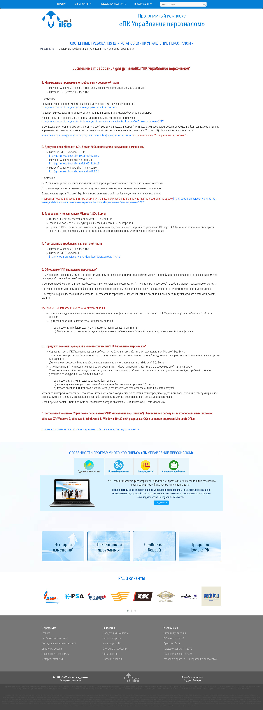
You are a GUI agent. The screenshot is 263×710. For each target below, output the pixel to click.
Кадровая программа (12, 686)
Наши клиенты (110, 653)
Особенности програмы (55, 638)
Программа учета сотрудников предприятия (151, 686)
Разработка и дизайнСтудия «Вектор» (192, 679)
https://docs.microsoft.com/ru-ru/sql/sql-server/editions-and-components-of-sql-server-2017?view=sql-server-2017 (103, 121)
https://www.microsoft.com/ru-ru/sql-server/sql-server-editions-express (79, 107)
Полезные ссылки (113, 659)
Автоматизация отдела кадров (84, 688)
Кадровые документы (75, 686)
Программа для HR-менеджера (190, 688)
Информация (141, 4)
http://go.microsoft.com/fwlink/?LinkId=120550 (74, 155)
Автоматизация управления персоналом (56, 688)
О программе (81, 4)
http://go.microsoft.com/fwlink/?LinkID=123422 (74, 163)
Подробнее (161, 502)
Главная (61, 4)
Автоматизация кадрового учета (232, 686)
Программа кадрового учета (145, 688)
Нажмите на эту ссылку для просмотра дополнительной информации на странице (114, 135)
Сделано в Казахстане (89, 471)
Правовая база (171, 643)
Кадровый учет (60, 686)
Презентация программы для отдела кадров (232, 688)
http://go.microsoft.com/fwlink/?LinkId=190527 (74, 171)
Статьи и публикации (174, 633)
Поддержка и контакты (113, 4)
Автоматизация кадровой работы (205, 686)
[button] (128, 610)
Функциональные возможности (59, 643)
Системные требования (173, 471)
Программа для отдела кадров (97, 686)
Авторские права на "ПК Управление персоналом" (190, 659)
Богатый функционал (119, 471)
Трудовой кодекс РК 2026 (177, 653)
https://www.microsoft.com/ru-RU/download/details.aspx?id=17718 (84, 256)
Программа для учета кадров (121, 686)
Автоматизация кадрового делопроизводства (115, 688)
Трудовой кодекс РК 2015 (177, 648)
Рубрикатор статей (173, 638)
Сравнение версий (52, 648)
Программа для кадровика (180, 686)
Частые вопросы (112, 638)
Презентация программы (55, 653)
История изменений (52, 659)
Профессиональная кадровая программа (37, 686)
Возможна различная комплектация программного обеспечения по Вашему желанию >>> (90, 429)
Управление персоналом (167, 688)
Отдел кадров (208, 688)
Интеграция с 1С (145, 471)
